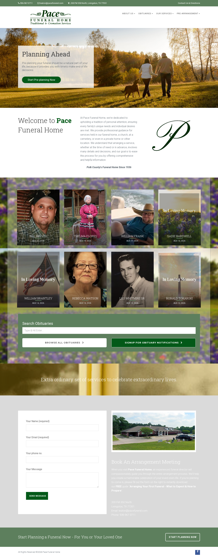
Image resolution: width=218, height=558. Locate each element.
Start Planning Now (182, 537)
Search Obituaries (37, 323)
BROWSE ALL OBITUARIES (63, 342)
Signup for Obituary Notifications (152, 342)
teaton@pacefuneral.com (51, 3)
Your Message (34, 469)
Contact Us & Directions (189, 3)
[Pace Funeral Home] (50, 17)
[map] (153, 431)
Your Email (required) (37, 437)
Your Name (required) (37, 421)
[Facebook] (197, 552)
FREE (119, 486)
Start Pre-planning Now (41, 79)
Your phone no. (34, 453)
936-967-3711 (26, 3)
